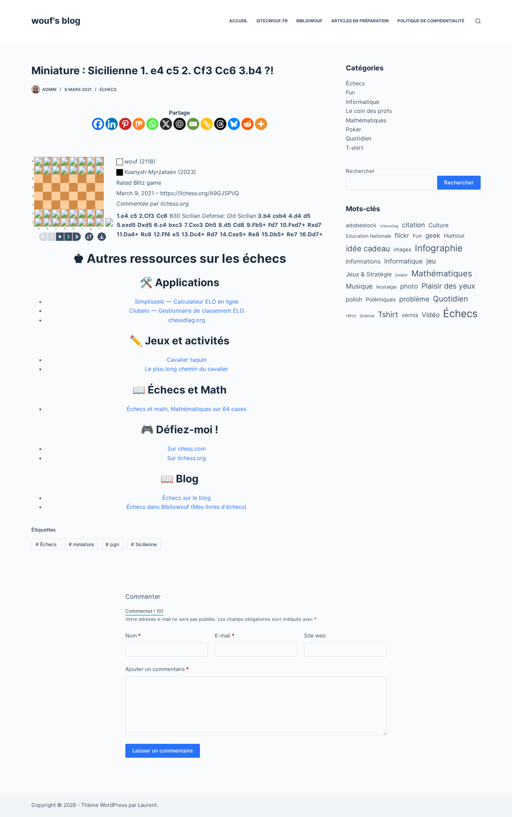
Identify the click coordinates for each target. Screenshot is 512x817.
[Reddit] (247, 124)
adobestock (361, 225)
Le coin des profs (369, 110)
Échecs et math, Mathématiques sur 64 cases (186, 408)
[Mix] (139, 124)
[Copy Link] (207, 124)
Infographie (439, 248)
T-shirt (354, 147)
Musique (359, 286)
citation (413, 225)
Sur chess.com (187, 448)
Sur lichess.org (186, 458)
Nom (133, 635)
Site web (315, 635)
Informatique (362, 101)
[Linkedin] (112, 124)
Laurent (147, 805)
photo (409, 286)
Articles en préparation (360, 20)
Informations (363, 261)
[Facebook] (98, 124)
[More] (261, 124)
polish (354, 299)
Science (366, 315)
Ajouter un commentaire (157, 669)
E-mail (224, 635)
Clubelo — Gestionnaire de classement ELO (186, 310)
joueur (401, 274)
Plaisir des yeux (448, 286)
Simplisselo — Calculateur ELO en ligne (186, 301)
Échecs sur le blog (186, 497)
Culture (438, 225)
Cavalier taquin (187, 359)
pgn (112, 544)
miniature (81, 544)
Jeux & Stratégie (369, 274)
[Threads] (220, 124)
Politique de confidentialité (430, 20)
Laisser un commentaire (162, 750)
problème (414, 299)
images (402, 249)
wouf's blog (55, 20)
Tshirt (388, 314)
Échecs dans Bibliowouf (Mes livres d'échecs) (186, 506)
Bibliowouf (309, 20)
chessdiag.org (186, 319)
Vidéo (431, 315)
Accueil (238, 20)
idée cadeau (368, 248)
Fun (350, 92)
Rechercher (360, 171)
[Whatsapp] (152, 124)
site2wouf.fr (272, 20)
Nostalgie (386, 287)
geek (432, 235)
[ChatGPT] (179, 124)
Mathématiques (366, 120)
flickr (402, 235)
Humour (454, 235)
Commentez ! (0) (144, 611)
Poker (353, 129)
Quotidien (358, 138)
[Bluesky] (234, 124)
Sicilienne (144, 544)
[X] (166, 124)
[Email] (193, 124)
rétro (351, 315)
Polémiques (381, 299)
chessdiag (389, 226)
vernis (410, 315)
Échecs (108, 89)
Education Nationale (368, 236)
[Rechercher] (478, 21)
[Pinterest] (125, 124)
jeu (431, 261)
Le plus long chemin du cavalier (186, 368)
